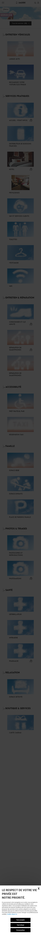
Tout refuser (20, 925)
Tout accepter (20, 920)
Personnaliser (20, 930)
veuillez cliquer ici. (12, 914)
